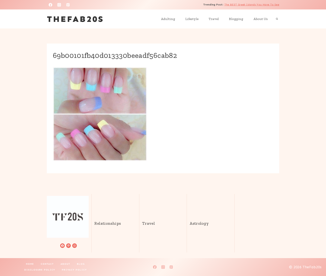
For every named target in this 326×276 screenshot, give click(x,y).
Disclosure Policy (39, 269)
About (65, 264)
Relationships (107, 223)
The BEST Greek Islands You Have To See (251, 4)
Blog (81, 264)
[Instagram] (59, 4)
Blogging (236, 19)
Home (30, 264)
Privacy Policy (74, 269)
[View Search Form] (277, 19)
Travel (214, 19)
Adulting (168, 19)
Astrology (199, 223)
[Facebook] (50, 4)
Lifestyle (191, 19)
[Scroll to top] (316, 261)
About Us (260, 19)
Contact (47, 264)
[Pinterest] (68, 4)
